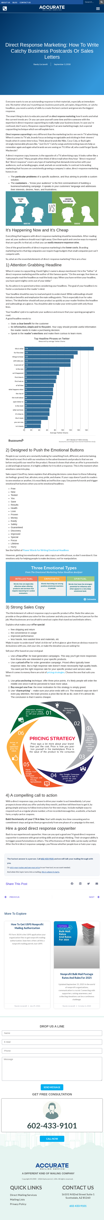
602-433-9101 (47, 858)
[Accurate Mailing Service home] (52, 8)
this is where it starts (50, 872)
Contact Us (25, 3)
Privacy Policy (18, 1203)
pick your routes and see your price (25, 867)
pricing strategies (56, 672)
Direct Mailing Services (23, 1194)
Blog (15, 3)
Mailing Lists (17, 1199)
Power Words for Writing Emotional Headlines (46, 550)
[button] (98, 8)
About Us (5, 3)
